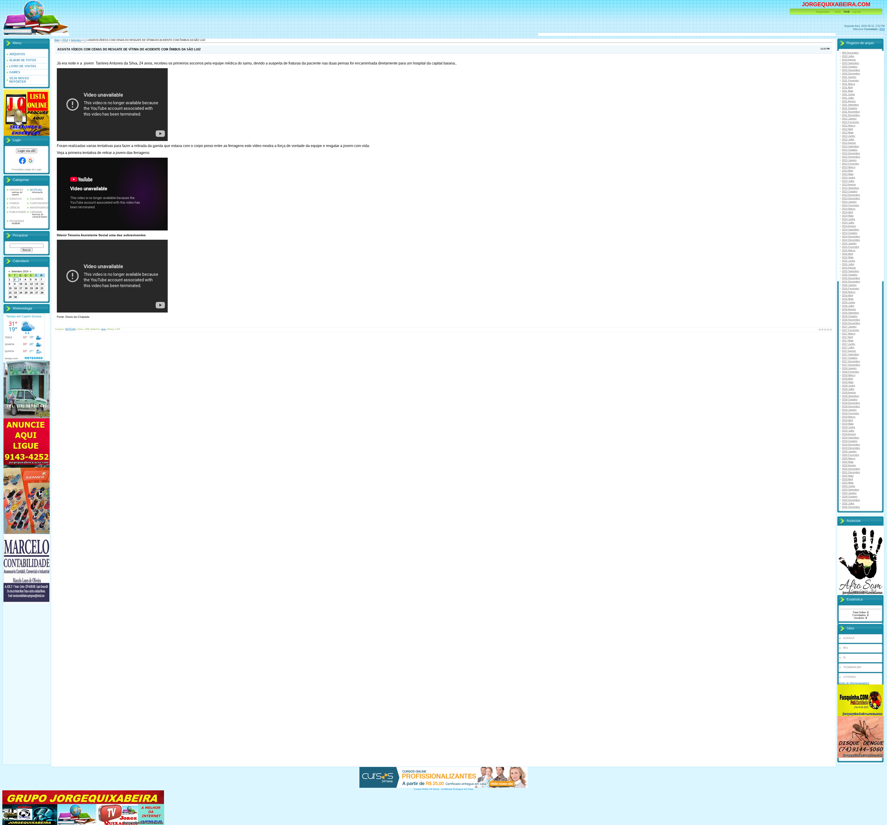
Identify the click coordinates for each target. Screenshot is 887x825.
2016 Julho (848, 305)
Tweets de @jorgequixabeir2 (853, 683)
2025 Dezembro (851, 507)
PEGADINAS (16, 221)
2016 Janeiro (849, 285)
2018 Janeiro (849, 368)
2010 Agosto (849, 59)
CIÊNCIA (14, 207)
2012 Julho (848, 139)
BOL (845, 647)
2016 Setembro (850, 312)
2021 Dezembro (851, 472)
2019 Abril (847, 420)
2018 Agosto (849, 392)
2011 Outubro (849, 108)
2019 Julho (848, 430)
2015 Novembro (851, 278)
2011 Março (848, 84)
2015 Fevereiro (850, 246)
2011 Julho (848, 97)
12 (31, 283)
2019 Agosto (849, 434)
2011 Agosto (849, 101)
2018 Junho (848, 385)
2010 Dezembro (851, 73)
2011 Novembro (851, 111)
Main (57, 40)
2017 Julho (848, 347)
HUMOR (14, 203)
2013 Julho (848, 181)
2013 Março (848, 167)
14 (42, 283)
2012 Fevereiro (850, 122)
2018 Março (848, 375)
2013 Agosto (849, 184)
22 (10, 292)
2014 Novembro (851, 236)
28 (42, 292)
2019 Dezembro (851, 448)
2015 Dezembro (851, 281)
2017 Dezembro (851, 364)
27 (36, 292)
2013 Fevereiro (850, 163)
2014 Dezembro (851, 240)
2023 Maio (848, 482)
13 (36, 283)
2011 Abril (847, 87)
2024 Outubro (849, 496)
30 (15, 297)
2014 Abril (847, 212)
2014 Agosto (849, 226)
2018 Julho (848, 389)
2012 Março (848, 125)
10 (20, 283)
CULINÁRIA (36, 198)
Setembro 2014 (19, 271)
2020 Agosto (849, 465)
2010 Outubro (849, 66)
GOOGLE (848, 638)
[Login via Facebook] (22, 160)
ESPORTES (16, 189)
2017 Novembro (851, 361)
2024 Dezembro (851, 500)
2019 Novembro (851, 444)
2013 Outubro (849, 191)
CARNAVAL (36, 212)
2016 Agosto (849, 309)
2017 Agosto (849, 351)
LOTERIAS (849, 676)
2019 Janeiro (849, 409)
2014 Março (848, 208)
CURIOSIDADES (39, 203)
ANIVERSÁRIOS (39, 207)
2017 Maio (848, 340)
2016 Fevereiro (850, 288)
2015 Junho (848, 260)
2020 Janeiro (849, 451)
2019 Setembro (850, 437)
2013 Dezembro (851, 198)
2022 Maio (848, 475)
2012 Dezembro (851, 156)
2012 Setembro (850, 146)
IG (844, 657)
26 (31, 292)
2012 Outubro (849, 149)
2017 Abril (847, 337)
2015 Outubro (849, 274)
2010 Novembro (851, 70)
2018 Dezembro (851, 406)
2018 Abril (847, 378)
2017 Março (848, 333)
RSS (882, 29)
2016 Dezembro (851, 323)
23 (15, 292)
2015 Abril (847, 253)
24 (20, 292)
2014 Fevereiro (850, 205)
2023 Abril (847, 479)
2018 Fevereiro (850, 371)
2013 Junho (848, 177)
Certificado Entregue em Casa (457, 789)
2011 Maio (847, 90)
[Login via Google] (30, 160)
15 (10, 288)
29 (10, 297)
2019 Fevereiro (850, 413)
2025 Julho (848, 503)
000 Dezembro (850, 52)
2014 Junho (848, 219)
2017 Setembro (850, 354)
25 (26, 292)
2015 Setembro (850, 271)
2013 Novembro (851, 194)
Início (838, 11)
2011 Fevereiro (850, 80)
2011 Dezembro (851, 115)
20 (36, 288)
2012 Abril (847, 129)
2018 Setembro (850, 396)
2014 (65, 40)
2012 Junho (848, 136)
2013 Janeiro (849, 160)
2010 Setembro (850, 63)
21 (42, 288)
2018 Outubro (849, 399)
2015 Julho (848, 264)
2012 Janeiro (849, 118)
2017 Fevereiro (850, 330)
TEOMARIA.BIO (852, 667)
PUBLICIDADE (17, 212)
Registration (822, 11)
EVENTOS (15, 198)
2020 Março (848, 458)
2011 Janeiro (849, 77)
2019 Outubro (849, 441)
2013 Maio (848, 174)
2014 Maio (848, 215)
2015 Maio (848, 257)
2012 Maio (848, 132)
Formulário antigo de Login (26, 169)
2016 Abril (847, 295)
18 (26, 288)
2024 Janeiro (849, 493)
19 (31, 288)
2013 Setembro (850, 188)
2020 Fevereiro (850, 455)
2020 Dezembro (851, 468)
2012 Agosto (849, 142)
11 (26, 283)
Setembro (76, 40)
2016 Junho (848, 302)
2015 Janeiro (849, 243)
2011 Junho (848, 94)
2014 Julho (848, 222)
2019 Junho (848, 427)
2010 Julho (848, 56)
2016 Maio (848, 298)
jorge (103, 329)
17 (20, 288)
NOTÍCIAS (36, 189)
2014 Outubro (849, 233)
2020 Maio (848, 461)
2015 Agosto (849, 267)
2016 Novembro (851, 319)
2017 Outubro (849, 357)
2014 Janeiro (849, 201)
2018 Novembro (851, 403)
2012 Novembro (851, 153)
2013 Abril (847, 170)
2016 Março (848, 292)
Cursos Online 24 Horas (426, 789)
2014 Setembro (850, 229)
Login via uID (26, 151)
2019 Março (848, 416)
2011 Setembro (850, 104)
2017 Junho (848, 344)
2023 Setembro (850, 489)
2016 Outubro (849, 316)
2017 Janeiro (849, 326)
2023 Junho (848, 486)
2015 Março (848, 250)
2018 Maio (848, 382)
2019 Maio (848, 423)
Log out (856, 11)
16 (15, 288)
